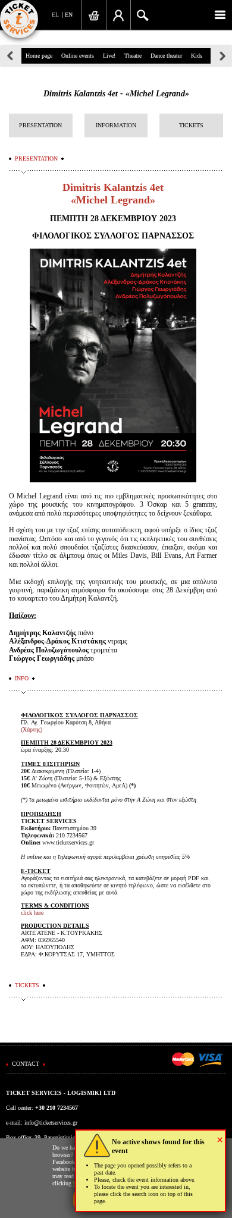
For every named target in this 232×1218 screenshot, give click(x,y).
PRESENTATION (40, 125)
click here (32, 912)
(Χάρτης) (31, 729)
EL (55, 14)
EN (69, 14)
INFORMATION (116, 125)
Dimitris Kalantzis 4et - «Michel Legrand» (116, 93)
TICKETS (191, 125)
